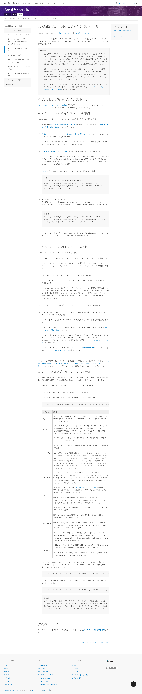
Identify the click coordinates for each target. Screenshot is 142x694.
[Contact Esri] (116, 668)
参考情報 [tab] (10, 84)
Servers (30, 3)
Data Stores (39, 3)
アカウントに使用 (54, 151)
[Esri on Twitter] (107, 668)
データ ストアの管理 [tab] (14, 80)
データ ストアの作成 (14, 55)
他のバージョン (63, 33)
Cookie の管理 (45, 690)
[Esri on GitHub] (113, 668)
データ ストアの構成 (52, 18)
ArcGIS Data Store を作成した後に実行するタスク (18, 61)
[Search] (116, 3)
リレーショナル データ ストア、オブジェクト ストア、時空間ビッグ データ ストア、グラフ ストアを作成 (73, 363)
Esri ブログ (75, 672)
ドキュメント (9, 684)
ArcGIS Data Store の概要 (13, 26)
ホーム (8, 15)
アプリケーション (58, 3)
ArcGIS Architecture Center (47, 684)
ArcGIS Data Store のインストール (18, 50)
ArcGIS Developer (44, 678)
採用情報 (75, 668)
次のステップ (117, 36)
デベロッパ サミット (79, 678)
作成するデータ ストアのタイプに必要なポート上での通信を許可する (66, 134)
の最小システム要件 (63, 124)
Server (6, 672)
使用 (14, 15)
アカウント (58, 350)
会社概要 (75, 665)
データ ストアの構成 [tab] (14, 30)
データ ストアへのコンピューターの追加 (19, 68)
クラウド (48, 3)
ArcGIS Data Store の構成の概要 (18, 35)
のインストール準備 (52, 105)
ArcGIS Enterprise (12, 3)
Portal (24, 3)
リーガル (53, 690)
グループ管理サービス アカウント (85, 487)
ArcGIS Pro (42, 668)
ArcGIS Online (43, 665)
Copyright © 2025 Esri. (11, 690)
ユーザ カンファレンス (80, 675)
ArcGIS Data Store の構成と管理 (32, 18)
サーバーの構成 (14, 18)
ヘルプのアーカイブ (81, 33)
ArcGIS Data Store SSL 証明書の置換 (18, 74)
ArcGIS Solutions (44, 681)
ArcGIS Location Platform (47, 675)
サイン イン (125, 3)
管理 (20, 15)
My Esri (44, 171)
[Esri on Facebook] (110, 668)
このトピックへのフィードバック (97, 643)
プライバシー (36, 690)
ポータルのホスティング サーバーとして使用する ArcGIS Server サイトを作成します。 (19, 41)
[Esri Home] (109, 661)
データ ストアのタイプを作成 (94, 630)
